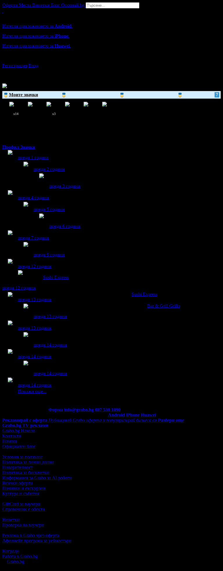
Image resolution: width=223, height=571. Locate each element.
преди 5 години (49, 209)
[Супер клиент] (10, 300)
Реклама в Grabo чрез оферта (30, 535)
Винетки (11, 519)
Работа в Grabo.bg (20, 556)
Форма (55, 409)
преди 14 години (50, 344)
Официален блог (19, 446)
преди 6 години (64, 226)
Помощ (9, 441)
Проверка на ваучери (23, 524)
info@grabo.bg (79, 409)
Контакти (11, 435)
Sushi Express (56, 277)
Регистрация (14, 65)
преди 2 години (49, 169)
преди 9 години (49, 254)
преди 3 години (64, 186)
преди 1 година (33, 157)
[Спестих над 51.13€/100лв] (26, 340)
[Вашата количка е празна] (2, 10)
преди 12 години (34, 266)
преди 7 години (33, 237)
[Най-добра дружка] (26, 250)
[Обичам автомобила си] (10, 357)
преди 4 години (33, 197)
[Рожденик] (10, 158)
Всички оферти (17, 483)
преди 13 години (34, 299)
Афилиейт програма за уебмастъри (36, 540)
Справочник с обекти (23, 509)
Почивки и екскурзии (24, 488)
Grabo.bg (15, 561)
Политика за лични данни (28, 462)
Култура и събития (20, 493)
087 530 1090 (108, 409)
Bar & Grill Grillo (163, 305)
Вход (33, 65)
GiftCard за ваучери (21, 503)
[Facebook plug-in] (26, 368)
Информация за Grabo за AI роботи (37, 477)
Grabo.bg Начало (18, 430)
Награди (10, 551)
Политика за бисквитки (25, 472)
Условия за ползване (22, 456)
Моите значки (113, 94)
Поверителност (17, 467)
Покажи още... (32, 391)
